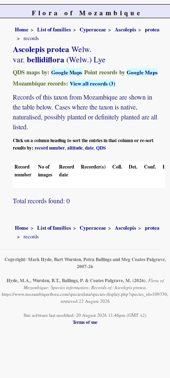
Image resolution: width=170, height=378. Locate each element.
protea (152, 29)
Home (21, 29)
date (89, 147)
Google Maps (66, 72)
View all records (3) (92, 83)
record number (50, 147)
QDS (101, 147)
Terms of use (85, 322)
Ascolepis (125, 29)
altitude (75, 147)
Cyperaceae (93, 29)
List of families (54, 29)
